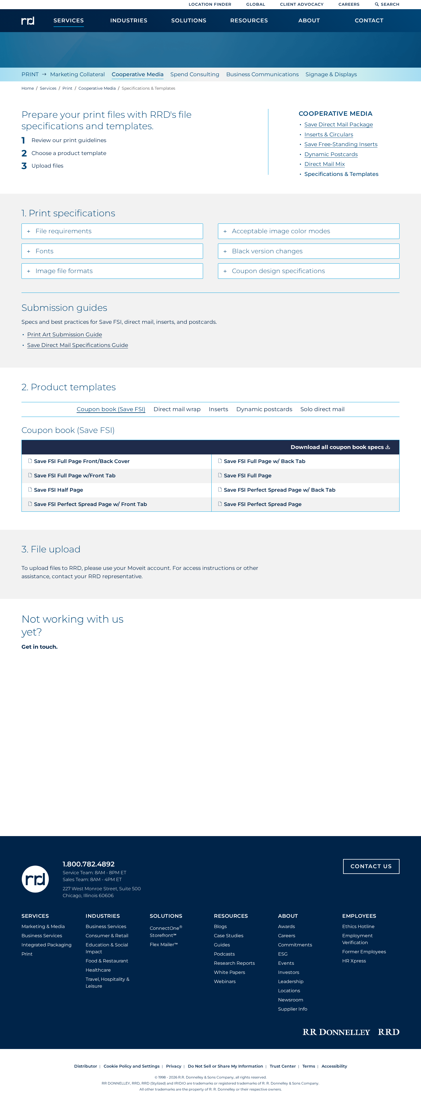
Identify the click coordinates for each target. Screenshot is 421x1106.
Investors (288, 972)
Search (390, 4)
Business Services (41, 935)
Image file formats (64, 271)
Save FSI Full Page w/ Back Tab (264, 461)
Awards (286, 926)
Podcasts (224, 954)
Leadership (291, 981)
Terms (308, 1066)
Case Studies (228, 935)
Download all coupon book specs (337, 447)
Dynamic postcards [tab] (264, 409)
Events (286, 963)
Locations (289, 990)
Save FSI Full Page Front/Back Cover (82, 461)
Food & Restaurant (107, 961)
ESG (283, 954)
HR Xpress (354, 961)
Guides (222, 945)
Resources (231, 916)
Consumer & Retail (107, 935)
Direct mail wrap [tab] (177, 409)
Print (30, 74)
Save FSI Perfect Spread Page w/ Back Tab (279, 490)
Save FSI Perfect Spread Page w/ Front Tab (90, 504)
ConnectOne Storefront (166, 931)
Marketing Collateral (77, 74)
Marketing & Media (43, 926)
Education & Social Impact (107, 948)
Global (255, 4)
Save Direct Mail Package (338, 124)
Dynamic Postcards (331, 154)
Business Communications (262, 74)
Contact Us (371, 866)
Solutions (166, 916)
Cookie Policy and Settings (132, 1066)
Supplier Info (292, 1009)
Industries (103, 916)
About (288, 916)
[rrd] (28, 20)
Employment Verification (357, 939)
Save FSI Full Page (248, 475)
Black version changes (267, 251)
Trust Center (283, 1066)
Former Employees (364, 951)
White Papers (229, 972)
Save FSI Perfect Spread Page (263, 504)
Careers (349, 4)
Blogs (220, 926)
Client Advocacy (302, 4)
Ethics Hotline (358, 926)
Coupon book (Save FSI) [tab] (111, 409)
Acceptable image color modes (281, 231)
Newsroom (290, 1000)
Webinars (225, 981)
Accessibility (334, 1066)
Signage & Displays (331, 74)
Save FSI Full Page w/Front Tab (74, 475)
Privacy (173, 1066)
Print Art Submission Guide (64, 334)
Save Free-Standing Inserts (340, 144)
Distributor (85, 1066)
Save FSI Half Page (58, 490)
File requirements (64, 231)
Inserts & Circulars (328, 134)
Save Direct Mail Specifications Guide (77, 345)
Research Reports (234, 963)
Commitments (295, 945)
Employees (359, 916)
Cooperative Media (138, 74)
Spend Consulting (194, 74)
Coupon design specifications (278, 271)
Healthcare (98, 970)
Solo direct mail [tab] (322, 409)
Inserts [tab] (218, 409)
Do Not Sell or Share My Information (225, 1066)
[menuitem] (69, 23)
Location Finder (210, 4)
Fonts (45, 251)
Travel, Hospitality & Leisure (107, 982)
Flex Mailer (164, 944)
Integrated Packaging (46, 945)
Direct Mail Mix (324, 164)
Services (35, 916)
